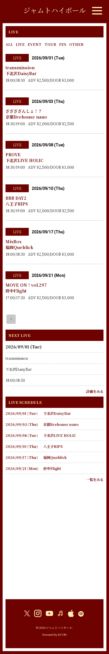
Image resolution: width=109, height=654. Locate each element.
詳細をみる (94, 391)
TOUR (50, 44)
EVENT (35, 44)
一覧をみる (94, 479)
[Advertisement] (54, 539)
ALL (9, 44)
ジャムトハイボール (54, 10)
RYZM (62, 635)
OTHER (76, 44)
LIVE (20, 44)
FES (62, 44)
